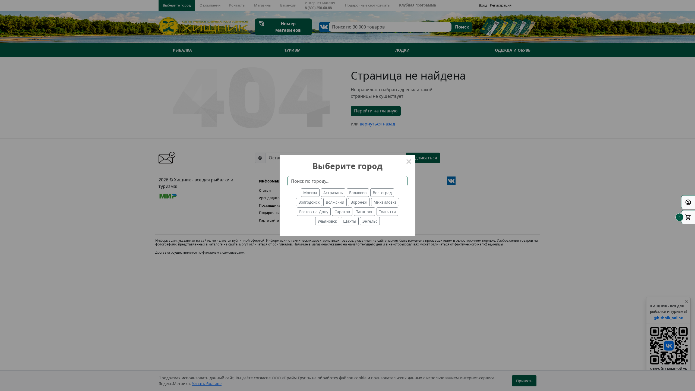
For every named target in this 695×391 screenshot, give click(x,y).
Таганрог (364, 211)
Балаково (358, 192)
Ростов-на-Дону (313, 211)
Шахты (349, 221)
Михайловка (385, 202)
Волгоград (382, 192)
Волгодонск (309, 202)
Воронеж (358, 202)
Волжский (335, 202)
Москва (310, 192)
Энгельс (369, 221)
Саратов (342, 211)
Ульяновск (327, 221)
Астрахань (333, 192)
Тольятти (387, 211)
